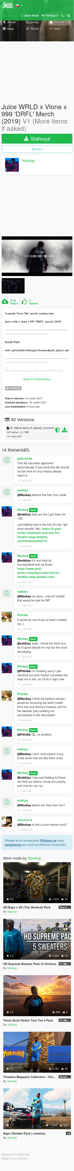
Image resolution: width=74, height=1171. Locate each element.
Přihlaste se (48, 840)
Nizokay (28, 160)
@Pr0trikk (24, 671)
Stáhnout (39, 138)
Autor (33, 509)
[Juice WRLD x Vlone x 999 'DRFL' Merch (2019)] (37, 256)
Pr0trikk (22, 615)
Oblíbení (33, 303)
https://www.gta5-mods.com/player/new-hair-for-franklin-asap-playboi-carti (38, 572)
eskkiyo (22, 490)
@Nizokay (24, 495)
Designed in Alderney (15, 1154)
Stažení (14, 303)
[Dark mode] (62, 15)
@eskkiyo (24, 514)
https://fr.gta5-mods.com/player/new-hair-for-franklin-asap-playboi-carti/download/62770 (39, 535)
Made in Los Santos (14, 1158)
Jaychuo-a (24, 820)
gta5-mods (24, 458)
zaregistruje (13, 845)
